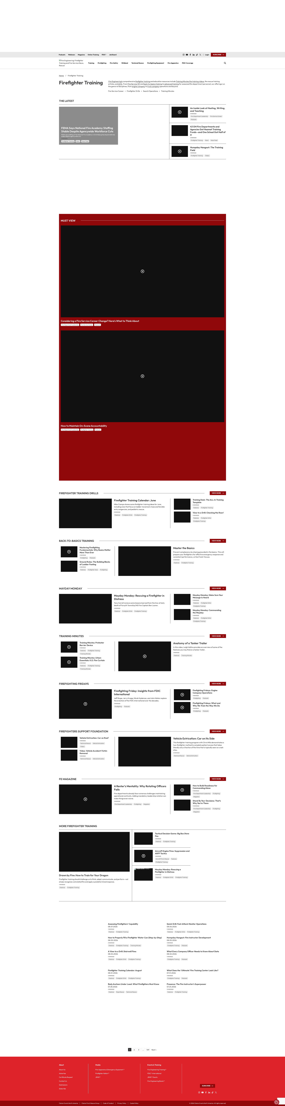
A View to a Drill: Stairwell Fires (122, 951)
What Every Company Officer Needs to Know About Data (193, 951)
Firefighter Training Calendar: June (135, 500)
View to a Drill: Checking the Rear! (208, 512)
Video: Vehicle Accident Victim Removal (93, 752)
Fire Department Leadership (199, 116)
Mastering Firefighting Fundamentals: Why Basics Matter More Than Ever (95, 550)
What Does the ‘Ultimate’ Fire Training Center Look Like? (192, 970)
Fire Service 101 (134, 84)
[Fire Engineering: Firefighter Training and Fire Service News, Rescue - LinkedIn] (193, 55)
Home (61, 75)
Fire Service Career (216, 116)
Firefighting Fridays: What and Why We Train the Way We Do (206, 704)
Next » (154, 1050)
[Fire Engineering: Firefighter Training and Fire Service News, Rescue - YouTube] (187, 55)
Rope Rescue (120, 992)
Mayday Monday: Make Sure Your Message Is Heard (208, 596)
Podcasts (193, 119)
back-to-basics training (153, 84)
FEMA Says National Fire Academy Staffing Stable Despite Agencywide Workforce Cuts (87, 129)
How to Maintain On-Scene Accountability (84, 425)
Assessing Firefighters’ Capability (123, 924)
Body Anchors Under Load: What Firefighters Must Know (133, 984)
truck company (153, 86)
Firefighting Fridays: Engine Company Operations (205, 691)
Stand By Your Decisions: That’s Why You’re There (207, 802)
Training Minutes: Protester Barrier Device (92, 644)
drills (120, 84)
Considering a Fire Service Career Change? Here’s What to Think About (100, 321)
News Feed (85, 141)
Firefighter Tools (93, 570)
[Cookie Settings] (276, 1102)
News (77, 141)
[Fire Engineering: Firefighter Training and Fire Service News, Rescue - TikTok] (197, 55)
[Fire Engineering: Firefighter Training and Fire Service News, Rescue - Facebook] (190, 55)
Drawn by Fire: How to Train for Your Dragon (83, 875)
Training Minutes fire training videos (190, 81)
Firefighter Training (68, 141)
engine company (138, 86)
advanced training (171, 84)
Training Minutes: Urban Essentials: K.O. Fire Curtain (92, 659)
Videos (207, 155)
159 (148, 1050)
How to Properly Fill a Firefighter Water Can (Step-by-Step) (135, 937)
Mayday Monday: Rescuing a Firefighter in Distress (168, 870)
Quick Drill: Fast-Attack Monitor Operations (186, 924)
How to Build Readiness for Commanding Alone (205, 786)
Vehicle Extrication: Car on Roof (94, 738)
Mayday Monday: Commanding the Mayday (207, 611)
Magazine (146, 804)
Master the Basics (183, 548)
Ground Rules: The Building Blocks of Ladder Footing (95, 563)
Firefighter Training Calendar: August (125, 970)
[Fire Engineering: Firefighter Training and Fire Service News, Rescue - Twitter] (200, 55)
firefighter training (142, 81)
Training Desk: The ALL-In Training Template (208, 501)
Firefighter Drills (127, 515)
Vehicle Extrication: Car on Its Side (194, 738)
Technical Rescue (179, 756)
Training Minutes (187, 655)
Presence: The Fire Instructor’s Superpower (186, 984)
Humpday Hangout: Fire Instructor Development (189, 937)
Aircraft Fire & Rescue (162, 859)
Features (117, 515)
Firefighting (83, 558)
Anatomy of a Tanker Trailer (190, 643)
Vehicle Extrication (192, 756)
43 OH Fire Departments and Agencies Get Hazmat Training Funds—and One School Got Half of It (207, 130)
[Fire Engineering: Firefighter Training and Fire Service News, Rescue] (72, 63)
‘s (115, 81)
